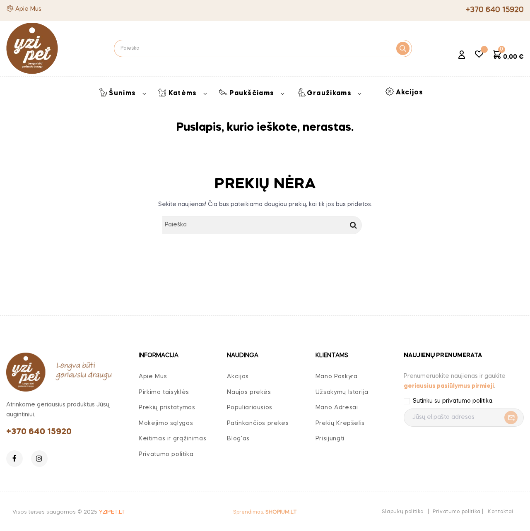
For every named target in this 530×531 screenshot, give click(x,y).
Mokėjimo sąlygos (166, 423)
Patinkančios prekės (258, 423)
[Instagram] (39, 458)
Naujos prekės (249, 392)
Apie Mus (28, 9)
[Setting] (461, 55)
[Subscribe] (509, 417)
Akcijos (238, 377)
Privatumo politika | (458, 511)
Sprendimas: (264, 512)
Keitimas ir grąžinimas (172, 439)
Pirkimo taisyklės (164, 392)
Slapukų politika (403, 511)
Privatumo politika (166, 454)
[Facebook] (14, 458)
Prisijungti (330, 439)
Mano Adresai (337, 408)
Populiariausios (249, 408)
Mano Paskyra (337, 377)
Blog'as (238, 439)
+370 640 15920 (39, 432)
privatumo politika (467, 401)
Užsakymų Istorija (342, 392)
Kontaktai (500, 511)
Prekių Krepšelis (340, 423)
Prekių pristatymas (167, 408)
